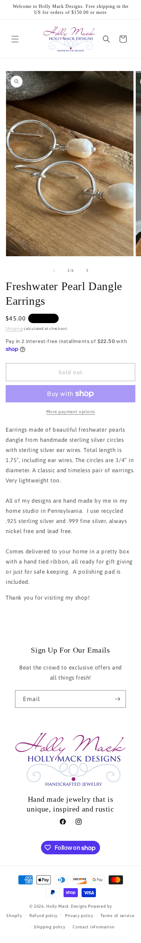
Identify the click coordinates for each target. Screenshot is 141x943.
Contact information (93, 927)
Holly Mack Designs (66, 906)
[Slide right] (87, 270)
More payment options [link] (70, 411)
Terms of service (117, 915)
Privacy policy (79, 915)
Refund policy (43, 915)
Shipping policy (49, 927)
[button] (15, 39)
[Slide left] (54, 270)
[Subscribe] (117, 699)
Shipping (14, 328)
